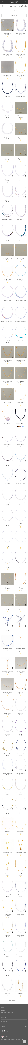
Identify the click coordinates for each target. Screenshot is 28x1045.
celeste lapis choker (7, 648)
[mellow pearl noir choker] (21, 558)
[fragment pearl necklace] (21, 313)
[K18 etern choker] (21, 108)
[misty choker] (7, 785)
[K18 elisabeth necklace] (21, 600)
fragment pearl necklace (20, 321)
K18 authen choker (7, 692)
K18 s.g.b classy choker (20, 137)
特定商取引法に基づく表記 (7, 1012)
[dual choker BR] (7, 231)
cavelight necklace (20, 340)
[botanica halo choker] (21, 46)
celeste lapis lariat (7, 629)
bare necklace (7, 423)
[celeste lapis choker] (7, 641)
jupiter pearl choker (7, 894)
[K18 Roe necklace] (7, 394)
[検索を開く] (19, 6)
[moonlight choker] (7, 804)
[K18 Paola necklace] (7, 352)
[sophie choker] (21, 394)
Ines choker (7, 993)
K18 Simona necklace (20, 360)
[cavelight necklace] (21, 333)
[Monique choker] (7, 947)
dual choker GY (20, 219)
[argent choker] (7, 966)
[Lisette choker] (21, 906)
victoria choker (7, 914)
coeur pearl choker (7, 544)
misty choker (7, 792)
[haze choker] (7, 456)
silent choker (7, 831)
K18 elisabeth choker (7, 608)
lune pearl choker (20, 544)
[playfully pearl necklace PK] (7, 313)
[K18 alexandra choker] (7, 250)
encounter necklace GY (20, 200)
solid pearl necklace (7, 54)
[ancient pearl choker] (21, 475)
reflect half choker (7, 444)
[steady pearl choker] (7, 192)
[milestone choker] (21, 824)
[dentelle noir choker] (21, 88)
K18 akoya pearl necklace (7, 587)
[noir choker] (7, 88)
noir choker (7, 96)
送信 (26, 1026)
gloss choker (20, 894)
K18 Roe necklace (7, 402)
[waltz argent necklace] (21, 746)
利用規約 (3, 1010)
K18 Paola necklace (7, 360)
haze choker (7, 464)
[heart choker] (21, 986)
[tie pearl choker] (21, 516)
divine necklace (20, 279)
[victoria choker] (7, 906)
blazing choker (7, 279)
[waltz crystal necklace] (7, 765)
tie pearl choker (20, 523)
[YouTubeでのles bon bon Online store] (7, 1031)
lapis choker (20, 974)
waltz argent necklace (20, 753)
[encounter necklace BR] (7, 211)
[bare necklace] (7, 415)
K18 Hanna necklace (7, 381)
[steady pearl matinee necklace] (7, 171)
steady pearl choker (7, 200)
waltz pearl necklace (20, 773)
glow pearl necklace (20, 792)
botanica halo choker (20, 54)
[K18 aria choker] (7, 25)
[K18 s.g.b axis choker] (7, 150)
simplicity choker (7, 713)
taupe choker (7, 734)
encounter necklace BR (7, 219)
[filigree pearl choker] (7, 129)
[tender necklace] (7, 292)
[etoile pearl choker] (7, 558)
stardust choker (20, 873)
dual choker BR (7, 238)
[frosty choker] (7, 475)
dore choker (7, 935)
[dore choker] (7, 927)
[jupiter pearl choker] (7, 887)
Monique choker (7, 954)
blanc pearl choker (20, 954)
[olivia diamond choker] (21, 845)
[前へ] (2, 2)
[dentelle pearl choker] (7, 108)
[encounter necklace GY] (21, 192)
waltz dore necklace (7, 753)
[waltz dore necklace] (7, 746)
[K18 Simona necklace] (21, 352)
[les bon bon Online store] (12, 6)
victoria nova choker (20, 75)
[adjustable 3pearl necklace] (7, 663)
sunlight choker (20, 587)
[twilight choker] (21, 804)
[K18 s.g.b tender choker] (21, 150)
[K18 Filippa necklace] (21, 373)
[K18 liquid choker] (21, 250)
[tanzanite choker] (21, 927)
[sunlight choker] (21, 579)
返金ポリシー (4, 1017)
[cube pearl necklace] (21, 25)
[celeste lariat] (21, 621)
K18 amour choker (21, 671)
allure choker (20, 692)
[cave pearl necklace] (7, 333)
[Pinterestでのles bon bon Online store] (5, 1031)
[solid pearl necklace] (7, 46)
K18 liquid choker (20, 258)
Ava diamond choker (7, 852)
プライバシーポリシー (6, 1014)
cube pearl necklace (20, 33)
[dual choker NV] (21, 231)
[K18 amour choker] (21, 663)
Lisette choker (20, 914)
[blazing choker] (7, 271)
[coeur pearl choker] (7, 537)
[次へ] (25, 2)
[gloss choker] (21, 887)
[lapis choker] (21, 966)
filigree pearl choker (7, 137)
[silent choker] (7, 824)
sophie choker (21, 402)
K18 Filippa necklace (20, 381)
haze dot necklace (20, 444)
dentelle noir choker (20, 96)
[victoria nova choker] (21, 67)
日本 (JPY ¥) (6, 1036)
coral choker (20, 713)
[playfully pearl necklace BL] (21, 292)
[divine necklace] (21, 271)
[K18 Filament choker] (7, 67)
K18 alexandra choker (7, 258)
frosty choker (7, 483)
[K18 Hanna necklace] (7, 373)
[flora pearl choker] (7, 516)
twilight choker (20, 812)
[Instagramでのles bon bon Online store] (2, 1031)
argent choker (7, 974)
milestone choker (20, 831)
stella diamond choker (7, 873)
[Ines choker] (7, 986)
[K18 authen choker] (7, 684)
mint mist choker (20, 464)
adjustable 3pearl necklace (7, 671)
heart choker (20, 993)
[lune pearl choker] (21, 537)
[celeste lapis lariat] (7, 621)
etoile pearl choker (7, 566)
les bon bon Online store (10, 1039)
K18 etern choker (20, 115)
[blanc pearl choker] (21, 947)
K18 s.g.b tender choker (20, 158)
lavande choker (20, 734)
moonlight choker (7, 812)
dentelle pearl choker (7, 115)
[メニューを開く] (2, 6)
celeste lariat (20, 629)
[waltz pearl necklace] (21, 765)
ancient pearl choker (20, 483)
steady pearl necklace (20, 179)
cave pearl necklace (7, 340)
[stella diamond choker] (7, 866)
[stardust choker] (21, 866)
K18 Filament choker (7, 75)
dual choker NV (20, 238)
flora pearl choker (7, 523)
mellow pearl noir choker (20, 566)
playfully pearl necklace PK (7, 321)
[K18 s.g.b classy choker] (21, 129)
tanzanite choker (20, 935)
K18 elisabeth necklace (20, 608)
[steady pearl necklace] (21, 171)
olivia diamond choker (21, 852)
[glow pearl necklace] (21, 785)
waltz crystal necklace (7, 773)
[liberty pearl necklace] (21, 415)
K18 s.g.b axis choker (7, 158)
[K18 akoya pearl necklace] (7, 579)
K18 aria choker (7, 33)
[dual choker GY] (21, 211)
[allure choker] (21, 684)
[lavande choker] (21, 726)
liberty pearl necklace (20, 423)
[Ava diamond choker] (7, 845)
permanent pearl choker (20, 502)
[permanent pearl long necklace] (7, 495)
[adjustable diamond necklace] (21, 641)
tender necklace (7, 300)
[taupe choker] (7, 726)
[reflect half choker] (7, 437)
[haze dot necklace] (21, 437)
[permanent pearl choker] (21, 495)
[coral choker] (21, 705)
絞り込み (15, 15)
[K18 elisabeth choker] (7, 600)
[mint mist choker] (21, 456)
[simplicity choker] (7, 705)
